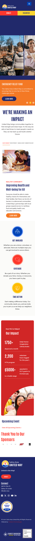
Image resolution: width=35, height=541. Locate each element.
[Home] (3, 1)
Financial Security (21, 143)
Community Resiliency (29, 143)
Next (33, 447)
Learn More (9, 98)
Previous (2, 447)
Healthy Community (6, 143)
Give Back (17, 268)
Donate (8, 13)
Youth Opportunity (13, 143)
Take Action (17, 296)
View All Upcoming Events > (11, 427)
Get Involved (17, 240)
